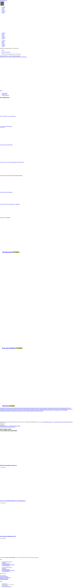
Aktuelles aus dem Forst (6, 52)
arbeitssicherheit (45, 408)
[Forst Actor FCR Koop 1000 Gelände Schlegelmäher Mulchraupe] (8, 174)
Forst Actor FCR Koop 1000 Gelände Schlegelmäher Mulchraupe (11, 175)
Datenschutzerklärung (6, 563)
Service (3, 9)
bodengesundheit (13, 408)
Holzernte (57, 408)
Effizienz (69, 408)
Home (3, 50)
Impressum (4, 562)
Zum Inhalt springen (3, 0)
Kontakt (3, 37)
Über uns (3, 36)
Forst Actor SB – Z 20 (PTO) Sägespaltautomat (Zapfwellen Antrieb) (12, 162)
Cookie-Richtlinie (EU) (6, 565)
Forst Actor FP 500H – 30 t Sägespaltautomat (7, 116)
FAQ (3, 12)
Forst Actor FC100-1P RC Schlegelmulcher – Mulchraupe (10, 204)
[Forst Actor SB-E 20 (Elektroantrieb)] (8, 143)
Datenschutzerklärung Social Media (8, 564)
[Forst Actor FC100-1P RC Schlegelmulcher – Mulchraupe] (8, 203)
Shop (3, 8)
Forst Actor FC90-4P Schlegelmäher (6, 192)
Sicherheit (40, 408)
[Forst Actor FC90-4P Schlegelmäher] (8, 191)
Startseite (3, 7)
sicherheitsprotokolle (27, 408)
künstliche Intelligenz (51, 408)
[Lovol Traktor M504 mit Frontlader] (8, 125)
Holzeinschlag (2, 408)
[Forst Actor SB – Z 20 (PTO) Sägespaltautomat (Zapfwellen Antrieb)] (8, 161)
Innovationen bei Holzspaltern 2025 (8, 536)
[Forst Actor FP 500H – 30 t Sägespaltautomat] (8, 115)
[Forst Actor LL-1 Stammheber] (8, 216)
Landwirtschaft (7, 408)
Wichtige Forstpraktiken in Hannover (8, 465)
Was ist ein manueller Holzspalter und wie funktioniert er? (13, 500)
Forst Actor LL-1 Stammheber (5, 217)
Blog (3, 35)
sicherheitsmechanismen (63, 408)
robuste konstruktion (34, 408)
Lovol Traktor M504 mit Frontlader (6, 126)
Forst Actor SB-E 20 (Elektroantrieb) (6, 144)
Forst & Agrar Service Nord (7, 561)
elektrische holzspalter (20, 408)
